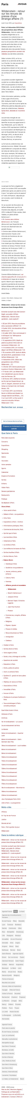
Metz (20, 1001)
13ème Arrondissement (9, 768)
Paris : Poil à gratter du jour (10, 827)
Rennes (12, 950)
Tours (11, 1008)
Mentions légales (16, 1089)
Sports (3, 468)
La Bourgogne (6, 1015)
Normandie (5, 1019)
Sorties (3, 480)
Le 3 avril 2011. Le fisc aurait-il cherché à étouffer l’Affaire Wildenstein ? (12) (12, 400)
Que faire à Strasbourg (9, 1064)
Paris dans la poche (7, 438)
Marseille (21, 921)
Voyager (4, 990)
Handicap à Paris (11, 564)
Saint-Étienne (6, 953)
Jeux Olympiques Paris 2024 (11, 799)
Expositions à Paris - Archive (13, 522)
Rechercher (5, 997)
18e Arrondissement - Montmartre (12, 787)
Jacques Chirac (13, 597)
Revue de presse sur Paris (14, 633)
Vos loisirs (4, 461)
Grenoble (5, 943)
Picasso (10, 610)
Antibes (4, 964)
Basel (22, 1079)
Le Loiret (5, 1011)
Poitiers (4, 1008)
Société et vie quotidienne (14, 567)
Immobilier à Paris (9, 689)
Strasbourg (19, 932)
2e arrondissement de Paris (10, 725)
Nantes (4, 928)
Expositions (18, 23)
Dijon (17, 946)
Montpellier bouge (8, 1042)
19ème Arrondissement (9, 791)
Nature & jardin (7, 975)
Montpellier (10, 932)
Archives (4, 718)
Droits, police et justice (11, 668)
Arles (11, 943)
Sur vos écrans (13, 957)
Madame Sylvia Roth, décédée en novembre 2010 (13, 111)
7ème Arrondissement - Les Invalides (13, 745)
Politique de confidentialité (10, 1092)
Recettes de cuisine (8, 982)
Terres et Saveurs (7, 979)
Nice (3, 932)
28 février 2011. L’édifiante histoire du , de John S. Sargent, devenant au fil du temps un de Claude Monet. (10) (13, 383)
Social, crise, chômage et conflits (15, 656)
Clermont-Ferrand (7, 961)
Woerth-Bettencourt (15, 593)
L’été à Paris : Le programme (10, 803)
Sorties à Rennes (7, 1057)
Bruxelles (17, 993)
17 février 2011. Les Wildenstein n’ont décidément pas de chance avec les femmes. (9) (12, 374)
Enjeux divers (8, 560)
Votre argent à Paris (10, 652)
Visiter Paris (5, 487)
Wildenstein (12, 589)
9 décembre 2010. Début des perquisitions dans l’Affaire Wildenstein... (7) (11, 362)
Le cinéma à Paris (9, 545)
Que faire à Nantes (8, 1053)
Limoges (14, 1001)
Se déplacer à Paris (7, 503)
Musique (18, 935)
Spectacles (5, 453)
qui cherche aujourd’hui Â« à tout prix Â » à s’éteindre (14, 277)
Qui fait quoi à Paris (10, 533)
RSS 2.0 (19, 1097)
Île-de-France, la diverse (10, 1032)
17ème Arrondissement (9, 784)
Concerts (4, 441)
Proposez (22, 997)
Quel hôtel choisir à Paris (9, 710)
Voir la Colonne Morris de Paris (12, 421)
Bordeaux (18, 924)
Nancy (4, 1004)
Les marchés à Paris (10, 537)
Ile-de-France (6, 921)
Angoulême (19, 964)
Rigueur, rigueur (11, 625)
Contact (13, 1097)
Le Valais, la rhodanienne (10, 1079)
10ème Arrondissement (9, 757)
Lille (3, 935)
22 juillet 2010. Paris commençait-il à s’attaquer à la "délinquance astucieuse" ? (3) (13, 335)
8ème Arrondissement (8, 749)
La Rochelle (17, 1015)
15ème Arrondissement (9, 776)
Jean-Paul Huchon (14, 607)
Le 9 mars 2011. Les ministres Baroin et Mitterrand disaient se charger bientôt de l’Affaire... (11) (12, 393)
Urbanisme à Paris (10, 541)
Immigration (10, 637)
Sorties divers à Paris (11, 649)
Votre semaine (6, 464)
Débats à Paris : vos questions (14, 514)
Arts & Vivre (12, 972)
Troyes (17, 1008)
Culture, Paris (10, 578)
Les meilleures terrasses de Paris (14, 548)
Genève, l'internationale (9, 1071)
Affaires (4, 812)
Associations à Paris (10, 685)
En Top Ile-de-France (8, 815)
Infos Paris (7, 518)
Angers (17, 943)
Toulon (22, 957)
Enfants (4, 483)
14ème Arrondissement (9, 772)
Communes (12, 928)
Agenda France (7, 911)
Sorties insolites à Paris (11, 552)
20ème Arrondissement (9, 795)
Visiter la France (7, 993)
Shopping (4, 449)
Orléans (10, 1004)
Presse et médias (11, 629)
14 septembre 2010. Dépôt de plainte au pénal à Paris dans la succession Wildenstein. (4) (11, 343)
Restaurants (5, 495)
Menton (11, 964)
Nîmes (11, 946)
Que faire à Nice (7, 1068)
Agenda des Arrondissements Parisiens (11, 916)
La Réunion (5, 1001)
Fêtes (15, 921)
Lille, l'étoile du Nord (8, 1061)
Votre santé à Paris (10, 510)
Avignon (4, 946)
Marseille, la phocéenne (9, 1039)
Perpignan (10, 935)
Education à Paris (9, 664)
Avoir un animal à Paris (11, 672)
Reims (4, 972)
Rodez (20, 972)
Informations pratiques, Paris (13, 525)
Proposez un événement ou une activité (14, 427)
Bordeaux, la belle (8, 1050)
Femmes (8, 581)
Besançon (5, 968)
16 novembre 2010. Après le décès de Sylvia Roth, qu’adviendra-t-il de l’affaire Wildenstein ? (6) (13, 355)
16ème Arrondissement (9, 780)
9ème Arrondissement (8, 753)
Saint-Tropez (19, 961)
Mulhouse (5, 950)
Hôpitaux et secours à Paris (13, 682)
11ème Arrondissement (9, 761)
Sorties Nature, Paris (10, 556)
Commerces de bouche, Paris (13, 529)
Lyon (3, 924)
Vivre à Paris (5, 506)
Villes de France (14, 990)
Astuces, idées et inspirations (11, 986)
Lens (19, 968)
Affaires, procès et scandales (16, 585)
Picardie (18, 1004)
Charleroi (14, 997)
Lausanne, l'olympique (9, 1075)
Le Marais (4, 729)
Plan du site (5, 1089)
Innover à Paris (9, 693)
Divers (4, 957)
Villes (19, 928)
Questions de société (11, 660)
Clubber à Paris (9, 645)
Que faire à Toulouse (8, 1046)
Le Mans (13, 968)
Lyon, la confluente (8, 1035)
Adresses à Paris (6, 714)
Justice (3, 819)
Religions (9, 621)
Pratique (4, 499)
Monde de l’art (6, 823)
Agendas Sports (18, 953)
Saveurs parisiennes (8, 491)
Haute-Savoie (14, 1011)
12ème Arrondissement (9, 764)
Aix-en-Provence (16, 939)
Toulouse (10, 924)
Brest (19, 950)
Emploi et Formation (8, 476)
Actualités (5, 939)
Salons (3, 457)
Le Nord (21, 911)
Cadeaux (9, 640)
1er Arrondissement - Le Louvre (12, 721)
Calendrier (4, 472)
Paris (4, 4)
